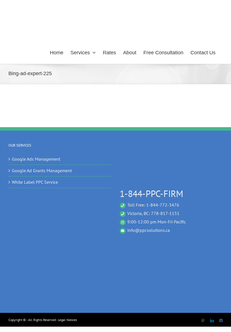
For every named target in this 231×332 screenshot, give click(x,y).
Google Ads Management (36, 159)
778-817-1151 (165, 213)
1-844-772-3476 (162, 205)
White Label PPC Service (35, 182)
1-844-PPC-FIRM (151, 193)
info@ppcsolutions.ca (148, 230)
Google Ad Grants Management (42, 170)
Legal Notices (67, 320)
